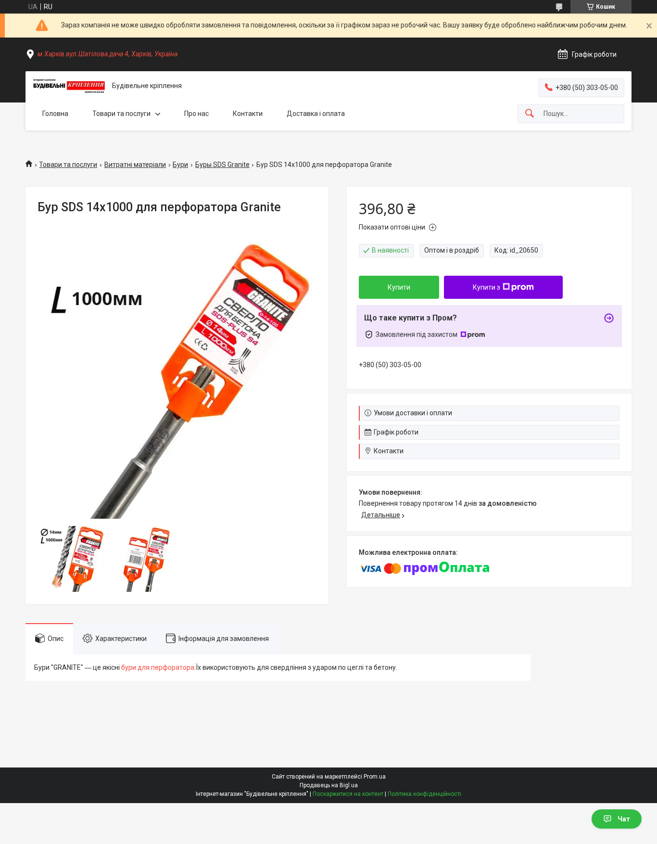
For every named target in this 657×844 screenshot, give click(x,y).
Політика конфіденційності (424, 794)
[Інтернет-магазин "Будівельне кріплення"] (69, 86)
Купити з (486, 287)
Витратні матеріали (135, 164)
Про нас (196, 113)
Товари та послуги (121, 113)
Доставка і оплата (316, 113)
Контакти (248, 113)
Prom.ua (375, 776)
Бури (180, 164)
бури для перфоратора (157, 667)
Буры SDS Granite (222, 164)
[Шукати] (529, 113)
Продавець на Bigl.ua (329, 785)
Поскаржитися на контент (348, 794)
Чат (624, 819)
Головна (55, 113)
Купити (399, 287)
